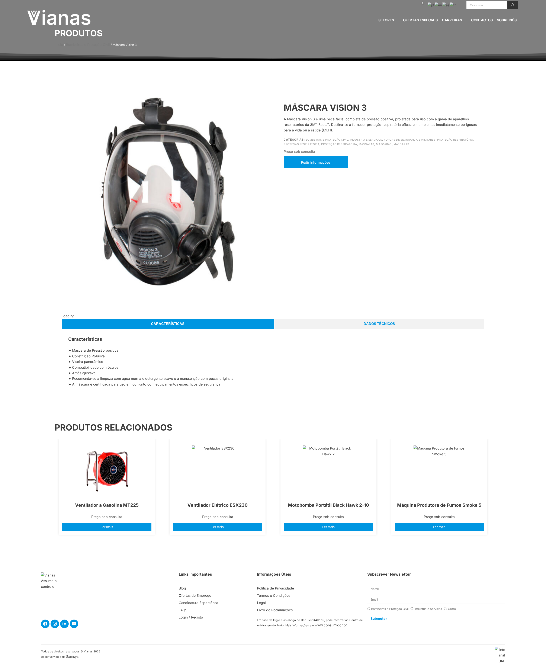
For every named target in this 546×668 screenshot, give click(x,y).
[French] (453, 5)
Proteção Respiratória (455, 139)
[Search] (512, 5)
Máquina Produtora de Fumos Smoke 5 (439, 505)
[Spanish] (446, 5)
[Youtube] (74, 624)
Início (59, 44)
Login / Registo (191, 617)
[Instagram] (55, 624)
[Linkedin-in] (64, 624)
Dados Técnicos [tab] (379, 324)
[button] (388, 20)
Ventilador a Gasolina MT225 (107, 505)
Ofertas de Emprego (195, 595)
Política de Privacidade (275, 588)
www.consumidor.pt (331, 625)
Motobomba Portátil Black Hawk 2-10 (328, 505)
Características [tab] (167, 324)
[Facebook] (45, 624)
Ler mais (107, 527)
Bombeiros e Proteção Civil (88, 44)
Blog (182, 588)
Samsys (72, 656)
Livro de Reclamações (275, 610)
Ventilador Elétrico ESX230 (217, 505)
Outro (452, 609)
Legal (261, 603)
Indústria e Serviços (366, 139)
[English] (438, 5)
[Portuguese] (431, 5)
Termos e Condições (273, 595)
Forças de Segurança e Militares (409, 139)
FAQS (183, 610)
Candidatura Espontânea (198, 603)
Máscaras (366, 144)
